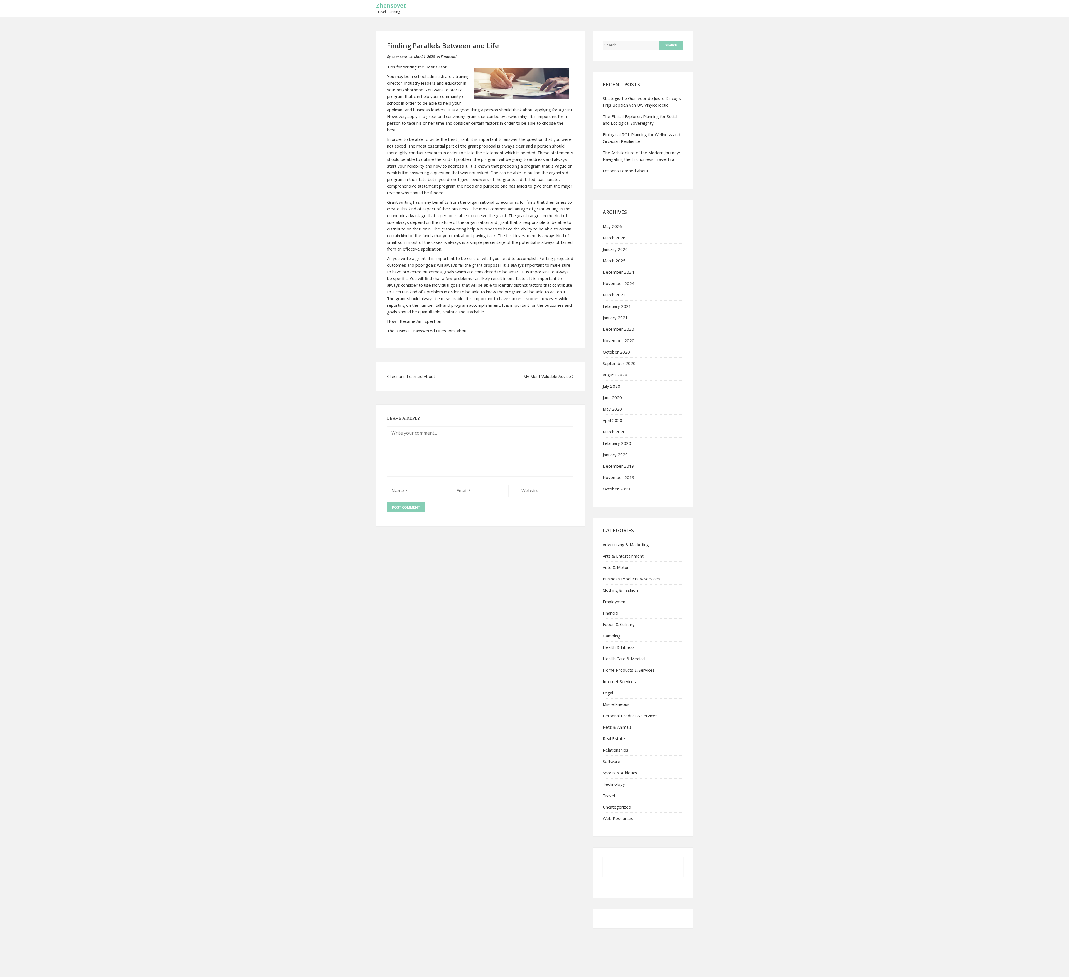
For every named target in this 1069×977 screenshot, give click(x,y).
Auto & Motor (616, 567)
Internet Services (619, 681)
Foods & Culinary (619, 624)
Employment (615, 601)
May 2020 (612, 409)
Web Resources (618, 818)
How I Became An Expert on (414, 321)
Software (611, 761)
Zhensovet (391, 5)
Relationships (615, 750)
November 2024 (618, 283)
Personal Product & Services (630, 715)
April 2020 (612, 420)
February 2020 (617, 443)
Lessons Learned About (412, 376)
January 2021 (615, 317)
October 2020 (616, 352)
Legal (608, 693)
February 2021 (617, 306)
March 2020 (614, 432)
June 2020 (612, 397)
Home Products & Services (629, 670)
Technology (614, 784)
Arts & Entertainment (623, 556)
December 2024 (618, 272)
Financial (449, 56)
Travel (609, 795)
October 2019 (616, 489)
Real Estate (614, 738)
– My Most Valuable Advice (545, 376)
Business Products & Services (631, 578)
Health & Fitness (619, 647)
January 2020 (615, 454)
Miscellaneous (616, 704)
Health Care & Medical (624, 658)
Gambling (612, 636)
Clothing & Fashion (620, 590)
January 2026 (615, 249)
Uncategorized (617, 807)
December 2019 (618, 466)
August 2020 (615, 374)
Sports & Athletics (620, 772)
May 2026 (612, 226)
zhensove (399, 56)
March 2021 (614, 295)
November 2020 (618, 340)
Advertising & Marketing (626, 544)
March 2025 (614, 260)
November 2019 (618, 477)
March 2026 (614, 237)
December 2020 (618, 329)
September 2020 (619, 363)
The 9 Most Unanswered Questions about (427, 330)
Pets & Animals (617, 727)
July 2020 (611, 386)
